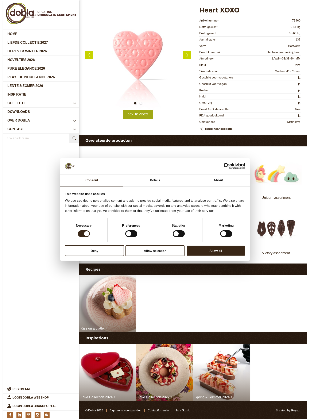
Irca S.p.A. (183, 410)
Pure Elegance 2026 (26, 68)
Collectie (17, 103)
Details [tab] (155, 180)
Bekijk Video (138, 114)
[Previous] (89, 55)
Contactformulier (159, 410)
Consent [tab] (91, 180)
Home (12, 34)
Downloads (18, 112)
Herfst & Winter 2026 (27, 51)
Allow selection (155, 250)
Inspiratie (16, 94)
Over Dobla (18, 120)
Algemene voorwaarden (126, 410)
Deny (94, 250)
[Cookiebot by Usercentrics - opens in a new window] (226, 166)
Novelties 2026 (21, 60)
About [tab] (218, 180)
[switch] (131, 233)
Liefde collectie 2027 (27, 43)
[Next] (187, 55)
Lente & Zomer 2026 (25, 86)
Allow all (215, 250)
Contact (15, 129)
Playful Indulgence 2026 (31, 77)
